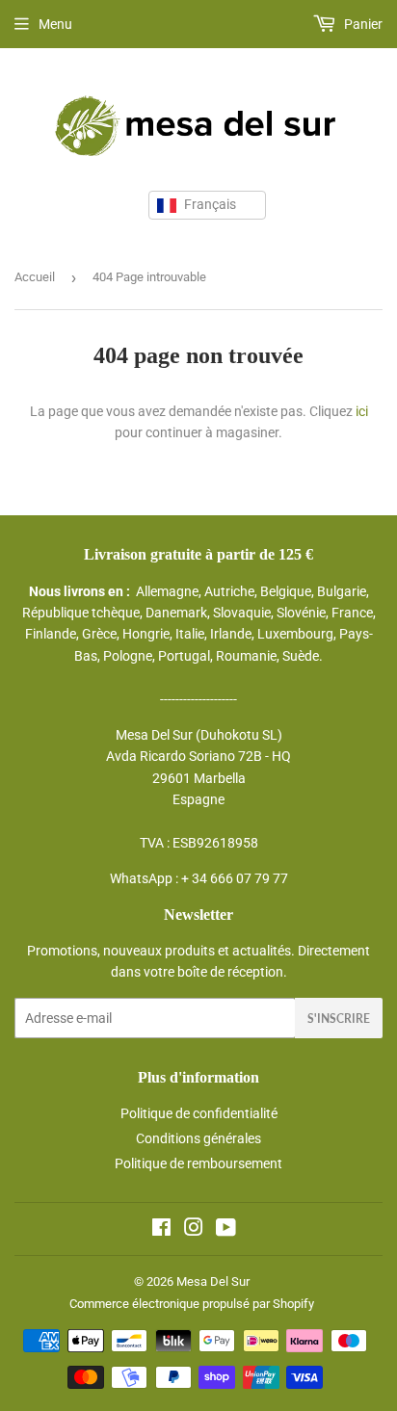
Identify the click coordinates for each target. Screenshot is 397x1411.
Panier (362, 24)
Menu (55, 24)
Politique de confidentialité (199, 1113)
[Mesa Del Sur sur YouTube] (226, 1230)
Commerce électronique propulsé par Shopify (191, 1303)
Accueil (34, 277)
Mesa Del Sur (213, 1281)
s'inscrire (338, 1018)
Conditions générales (198, 1138)
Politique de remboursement (198, 1163)
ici (362, 411)
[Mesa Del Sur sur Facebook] (161, 1230)
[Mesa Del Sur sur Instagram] (193, 1230)
